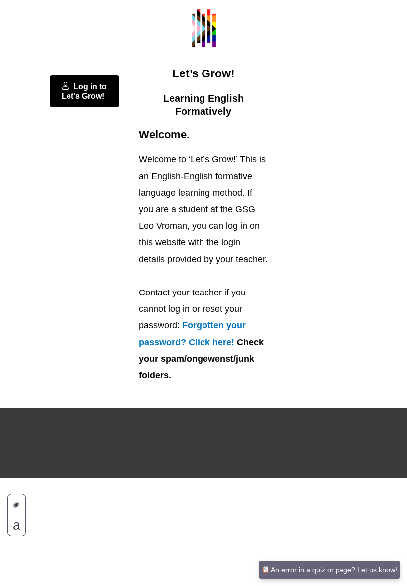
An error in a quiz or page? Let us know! (333, 570)
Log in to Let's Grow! (84, 91)
